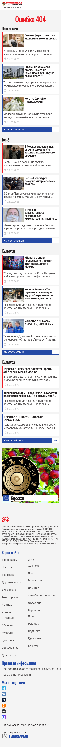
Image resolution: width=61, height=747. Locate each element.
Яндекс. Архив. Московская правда (24, 725)
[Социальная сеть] (4, 688)
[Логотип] (5, 519)
